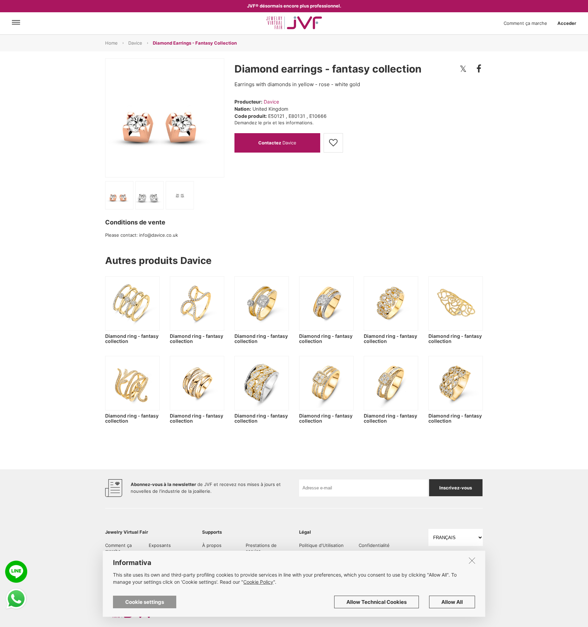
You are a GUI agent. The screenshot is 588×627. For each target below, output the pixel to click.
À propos (212, 545)
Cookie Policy (258, 582)
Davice (135, 43)
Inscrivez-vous (455, 487)
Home (111, 43)
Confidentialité (374, 545)
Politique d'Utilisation (321, 545)
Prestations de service (261, 548)
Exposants (160, 545)
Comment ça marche (525, 23)
